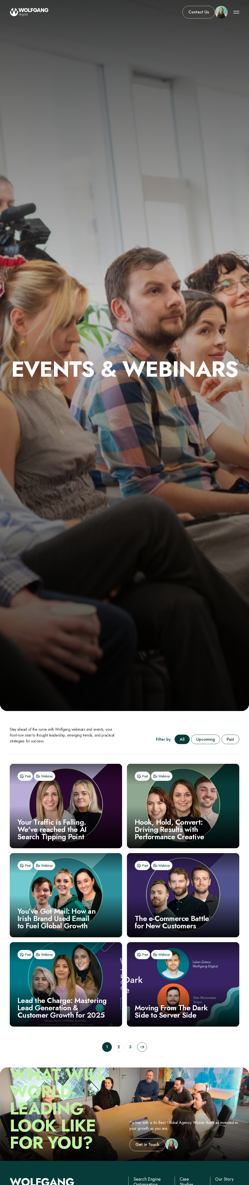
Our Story (224, 1179)
